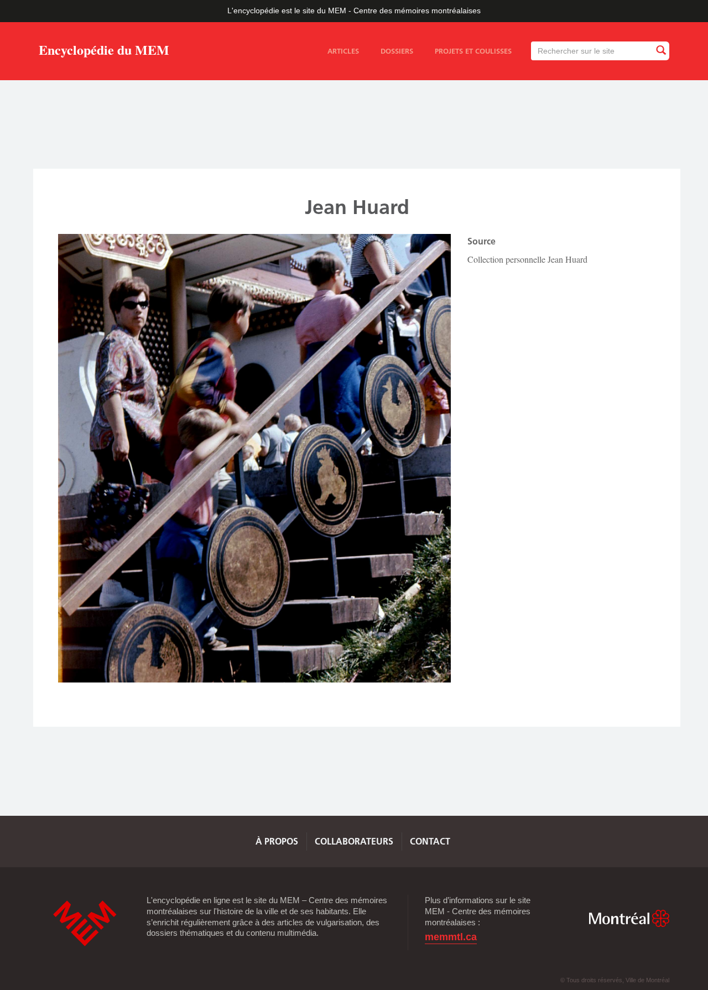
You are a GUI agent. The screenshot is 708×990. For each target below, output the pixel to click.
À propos (277, 841)
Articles (343, 50)
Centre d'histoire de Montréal (84, 923)
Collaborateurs (354, 841)
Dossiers (397, 50)
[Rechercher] (660, 50)
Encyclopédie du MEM (104, 51)
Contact (430, 841)
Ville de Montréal (629, 918)
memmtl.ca (451, 937)
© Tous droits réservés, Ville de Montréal (614, 980)
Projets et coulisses (473, 50)
